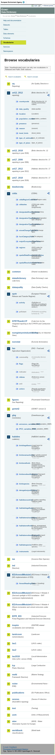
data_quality (24, 109)
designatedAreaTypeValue (25, 212)
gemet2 (15, 409)
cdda (14, 193)
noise (15, 684)
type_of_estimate (25, 138)
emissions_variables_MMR (25, 424)
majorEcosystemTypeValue (25, 241)
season (22, 128)
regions (22, 248)
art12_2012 (17, 93)
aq (13, 84)
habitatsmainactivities (25, 518)
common (16, 272)
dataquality (17, 287)
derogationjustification (25, 490)
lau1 (14, 643)
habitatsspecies (25, 545)
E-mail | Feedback (10, 747)
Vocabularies (8, 42)
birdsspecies (24, 484)
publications (18, 693)
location (22, 114)
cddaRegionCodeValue (25, 200)
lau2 (14, 650)
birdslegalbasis (25, 445)
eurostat (16, 342)
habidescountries (25, 500)
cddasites (23, 204)
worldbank (17, 730)
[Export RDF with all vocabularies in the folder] (48, 95)
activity (22, 303)
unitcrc (22, 389)
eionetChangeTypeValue (25, 230)
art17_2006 (17, 160)
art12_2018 (17, 150)
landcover (17, 634)
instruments (24, 551)
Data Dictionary (21, 16)
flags (21, 364)
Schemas (6, 38)
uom (14, 715)
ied (13, 565)
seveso (15, 699)
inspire (15, 625)
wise (14, 721)
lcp (13, 665)
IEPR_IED (17, 616)
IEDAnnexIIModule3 (21, 593)
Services (6, 47)
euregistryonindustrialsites (21, 333)
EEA (13, 2)
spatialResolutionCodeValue (25, 263)
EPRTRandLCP (19, 321)
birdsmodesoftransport (25, 474)
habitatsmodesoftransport (25, 535)
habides (16, 437)
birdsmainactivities (25, 455)
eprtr (14, 294)
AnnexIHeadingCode (25, 583)
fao (13, 348)
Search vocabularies (14, 77)
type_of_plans (24, 143)
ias (13, 559)
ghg (14, 415)
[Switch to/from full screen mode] (39, 5)
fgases (15, 400)
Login (35, 5)
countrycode (24, 101)
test (14, 708)
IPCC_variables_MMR (25, 429)
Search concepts (32, 77)
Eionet (13, 16)
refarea (22, 377)
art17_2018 (17, 178)
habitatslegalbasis (25, 508)
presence (22, 124)
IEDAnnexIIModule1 (21, 575)
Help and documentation (12, 20)
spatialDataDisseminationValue (25, 255)
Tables (5, 29)
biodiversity (18, 187)
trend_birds (23, 133)
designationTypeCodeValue (25, 224)
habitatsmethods (25, 526)
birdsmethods (24, 463)
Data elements (8, 34)
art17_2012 (17, 169)
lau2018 (16, 656)
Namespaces (8, 51)
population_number (25, 119)
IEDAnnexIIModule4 (21, 604)
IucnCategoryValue (25, 237)
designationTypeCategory (25, 218)
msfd (14, 674)
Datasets (6, 25)
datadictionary (19, 278)
